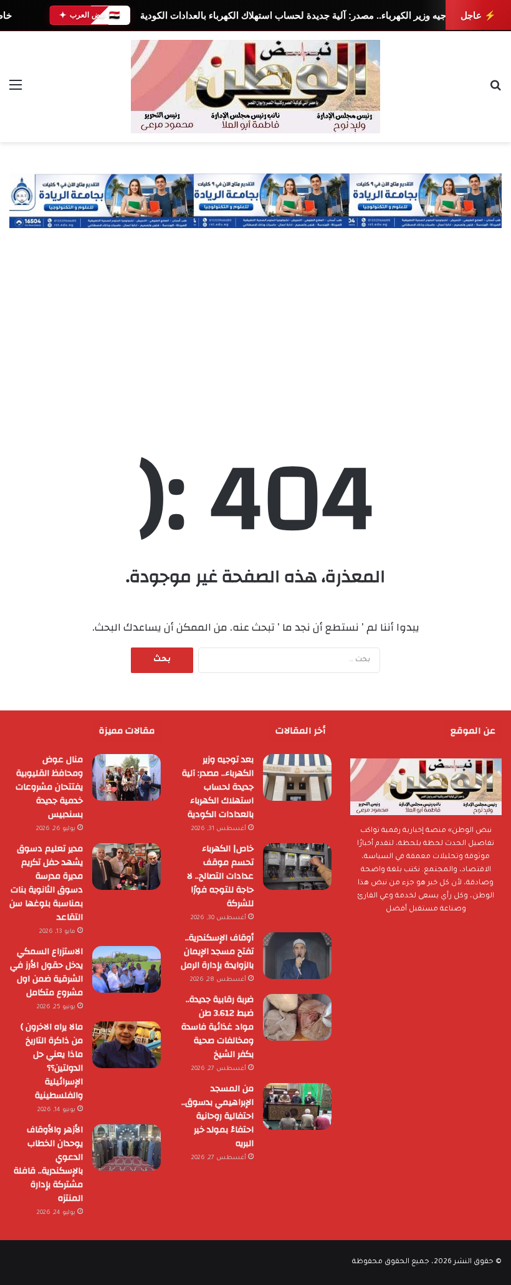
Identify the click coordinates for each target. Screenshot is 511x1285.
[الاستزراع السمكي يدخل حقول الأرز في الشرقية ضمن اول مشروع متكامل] (126, 969)
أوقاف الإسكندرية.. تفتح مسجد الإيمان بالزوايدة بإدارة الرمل (217, 951)
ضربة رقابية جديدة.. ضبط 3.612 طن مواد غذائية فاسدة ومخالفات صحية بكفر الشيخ (217, 1027)
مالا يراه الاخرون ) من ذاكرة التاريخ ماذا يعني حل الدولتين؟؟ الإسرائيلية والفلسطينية (52, 1061)
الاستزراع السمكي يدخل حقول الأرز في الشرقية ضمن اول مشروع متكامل (46, 972)
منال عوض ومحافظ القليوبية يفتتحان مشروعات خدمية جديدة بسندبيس (49, 787)
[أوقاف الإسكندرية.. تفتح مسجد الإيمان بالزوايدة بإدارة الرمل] (297, 955)
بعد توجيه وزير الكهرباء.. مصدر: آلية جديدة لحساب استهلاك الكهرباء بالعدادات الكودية (303, 15)
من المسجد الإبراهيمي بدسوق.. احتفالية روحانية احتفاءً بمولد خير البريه (217, 1116)
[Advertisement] (255, 321)
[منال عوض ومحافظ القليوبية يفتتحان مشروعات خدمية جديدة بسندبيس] (126, 777)
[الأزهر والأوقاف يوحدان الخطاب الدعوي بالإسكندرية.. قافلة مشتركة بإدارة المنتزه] (126, 1147)
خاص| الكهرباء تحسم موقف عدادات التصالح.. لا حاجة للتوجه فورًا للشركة (220, 876)
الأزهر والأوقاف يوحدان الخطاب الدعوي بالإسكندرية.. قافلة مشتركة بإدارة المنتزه (48, 1164)
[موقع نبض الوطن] (255, 86)
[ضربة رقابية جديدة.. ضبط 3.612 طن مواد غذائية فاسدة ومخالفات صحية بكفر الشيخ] (297, 1017)
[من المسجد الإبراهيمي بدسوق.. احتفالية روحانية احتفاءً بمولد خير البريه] (297, 1106)
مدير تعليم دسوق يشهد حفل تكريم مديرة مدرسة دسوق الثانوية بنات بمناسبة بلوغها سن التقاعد (46, 883)
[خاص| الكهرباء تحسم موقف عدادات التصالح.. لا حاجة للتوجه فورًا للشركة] (297, 866)
